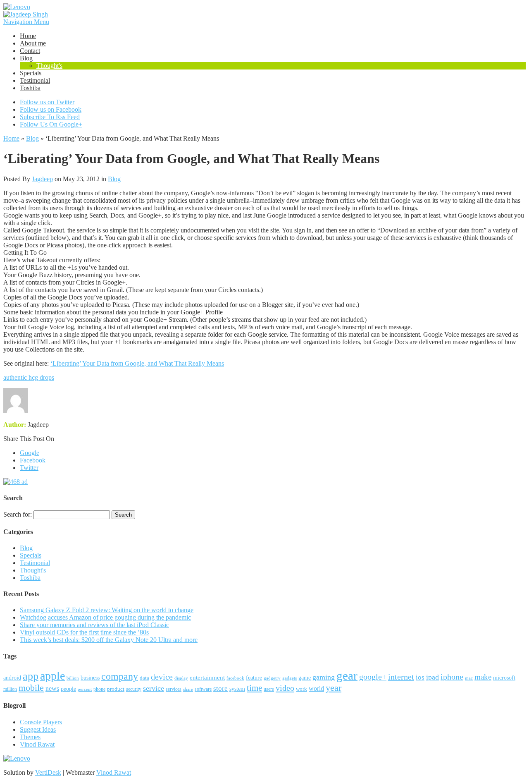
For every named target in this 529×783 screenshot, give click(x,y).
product (115, 689)
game (304, 678)
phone (99, 689)
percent (85, 689)
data (144, 678)
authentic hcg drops (28, 377)
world (316, 688)
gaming (323, 677)
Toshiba (30, 87)
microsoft (504, 677)
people (68, 689)
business (90, 678)
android (12, 677)
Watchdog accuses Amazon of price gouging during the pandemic (105, 617)
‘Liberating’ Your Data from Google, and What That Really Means (137, 363)
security (133, 689)
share (188, 689)
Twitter (29, 467)
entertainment (207, 677)
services (173, 689)
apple (52, 675)
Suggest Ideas (38, 729)
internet (401, 676)
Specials (30, 73)
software (203, 689)
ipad (432, 677)
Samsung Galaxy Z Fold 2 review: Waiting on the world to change (106, 609)
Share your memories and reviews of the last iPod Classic (94, 624)
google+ (372, 676)
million (10, 689)
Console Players (41, 722)
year (333, 688)
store (220, 688)
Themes (30, 736)
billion (73, 677)
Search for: (17, 514)
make (482, 677)
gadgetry (272, 677)
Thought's (49, 65)
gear (346, 675)
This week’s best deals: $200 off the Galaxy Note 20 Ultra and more (109, 639)
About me (33, 43)
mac (469, 677)
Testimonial (35, 80)
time (254, 687)
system (237, 689)
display (181, 677)
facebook (235, 677)
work (301, 689)
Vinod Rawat (37, 744)
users (269, 689)
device (162, 677)
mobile (31, 687)
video (285, 687)
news (52, 688)
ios (420, 677)
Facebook (32, 460)
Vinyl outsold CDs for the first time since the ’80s (84, 632)
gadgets (289, 677)
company (119, 676)
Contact (30, 50)
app (30, 676)
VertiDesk (48, 772)
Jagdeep (42, 178)
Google (29, 452)
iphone (452, 676)
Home (28, 35)
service (153, 688)
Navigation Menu (26, 21)
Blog (26, 58)
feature (254, 677)
